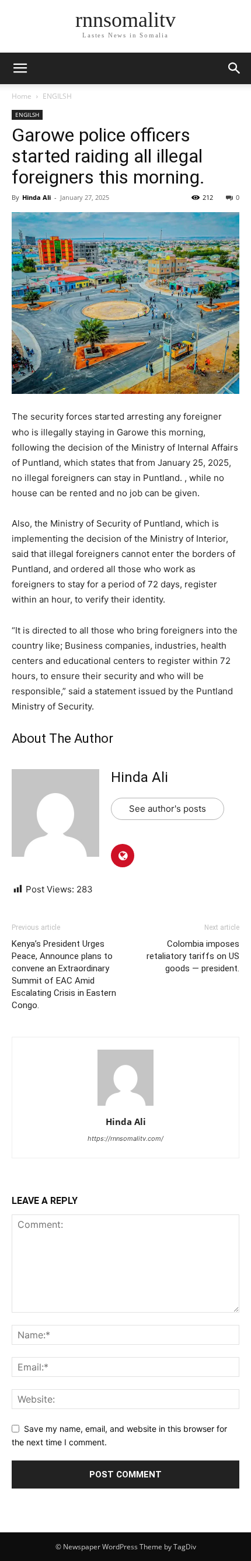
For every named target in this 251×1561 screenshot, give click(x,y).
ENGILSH (57, 96)
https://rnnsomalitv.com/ (125, 1138)
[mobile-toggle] (20, 68)
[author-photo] (125, 1105)
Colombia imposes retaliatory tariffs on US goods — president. (193, 956)
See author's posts (167, 808)
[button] (234, 68)
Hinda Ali (36, 197)
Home (22, 96)
